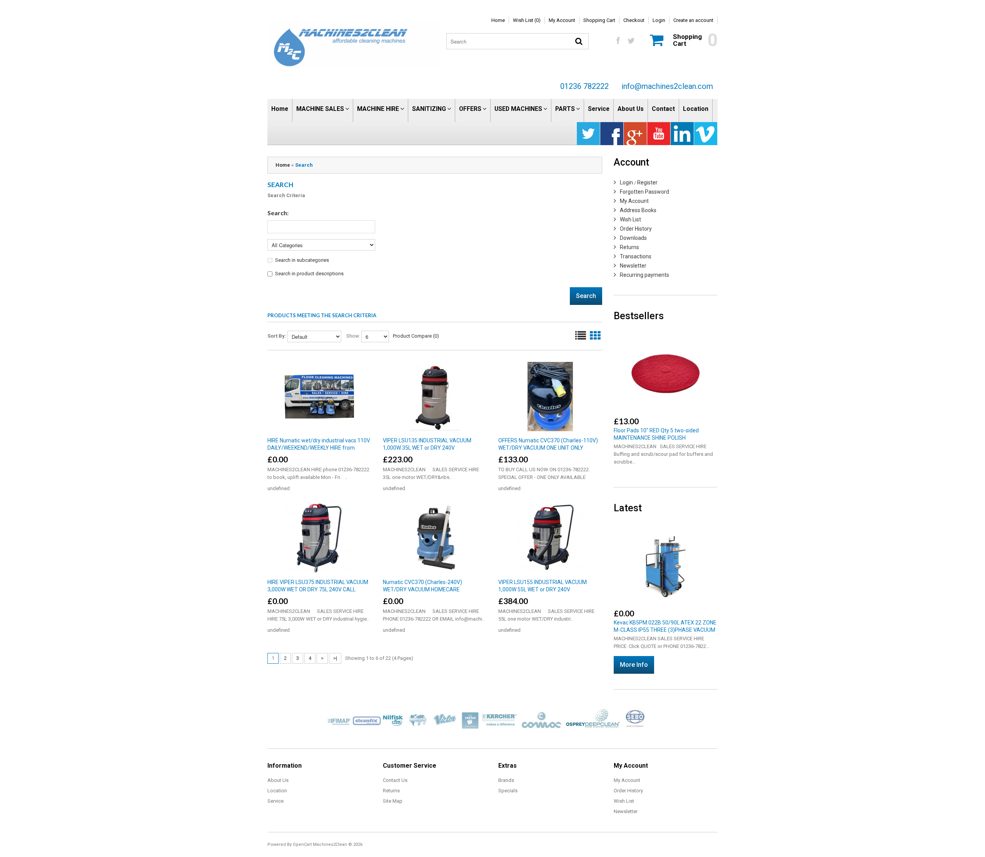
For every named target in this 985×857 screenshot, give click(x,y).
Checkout (633, 20)
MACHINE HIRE (378, 108)
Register (647, 182)
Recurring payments (644, 275)
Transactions (635, 256)
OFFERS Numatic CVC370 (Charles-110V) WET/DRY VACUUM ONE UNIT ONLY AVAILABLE (548, 447)
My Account (562, 20)
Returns (629, 247)
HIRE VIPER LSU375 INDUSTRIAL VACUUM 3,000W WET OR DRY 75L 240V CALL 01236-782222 (317, 589)
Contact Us (395, 780)
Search (304, 165)
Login (659, 20)
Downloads (633, 238)
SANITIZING (429, 108)
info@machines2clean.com (667, 86)
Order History (636, 229)
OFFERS (470, 108)
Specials (508, 790)
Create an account (693, 20)
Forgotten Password (644, 192)
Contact (663, 108)
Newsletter (633, 266)
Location (695, 108)
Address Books (638, 210)
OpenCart (302, 844)
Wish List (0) (527, 20)
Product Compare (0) (416, 336)
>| (335, 658)
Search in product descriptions (309, 273)
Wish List (630, 219)
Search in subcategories (302, 260)
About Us (631, 108)
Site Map (392, 801)
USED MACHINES (518, 108)
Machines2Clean (330, 844)
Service (598, 108)
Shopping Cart (599, 20)
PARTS (565, 108)
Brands (506, 780)
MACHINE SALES (320, 108)
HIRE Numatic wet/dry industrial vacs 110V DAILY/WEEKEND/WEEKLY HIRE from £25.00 (318, 447)
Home (498, 20)
